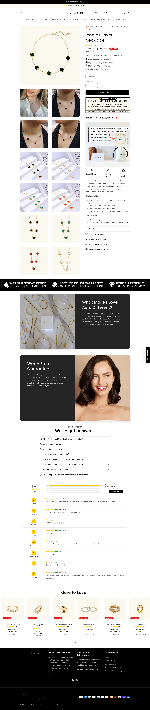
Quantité (89, 81)
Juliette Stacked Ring (115, 624)
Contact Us (109, 657)
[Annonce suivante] (129, 2)
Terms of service (111, 664)
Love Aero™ (28, 705)
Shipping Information (113, 667)
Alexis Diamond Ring (12, 624)
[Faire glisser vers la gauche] (71, 643)
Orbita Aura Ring (89, 624)
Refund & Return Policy (113, 671)
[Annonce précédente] (20, 2)
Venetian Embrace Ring (63, 624)
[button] (22, 13)
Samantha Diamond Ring (38, 625)
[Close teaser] (145, 363)
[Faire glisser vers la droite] (79, 643)
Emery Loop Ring (140, 624)
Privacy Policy (110, 661)
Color (87, 73)
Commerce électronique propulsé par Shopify (47, 705)
